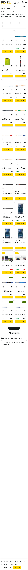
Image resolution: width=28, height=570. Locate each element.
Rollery (24, 7)
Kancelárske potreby (9, 7)
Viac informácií (13, 564)
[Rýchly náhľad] (11, 41)
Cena (5, 26)
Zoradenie (6, 23)
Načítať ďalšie (14, 328)
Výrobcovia (14, 23)
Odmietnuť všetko (6, 567)
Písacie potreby (18, 7)
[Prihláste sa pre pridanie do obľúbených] (3, 41)
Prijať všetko (17, 567)
